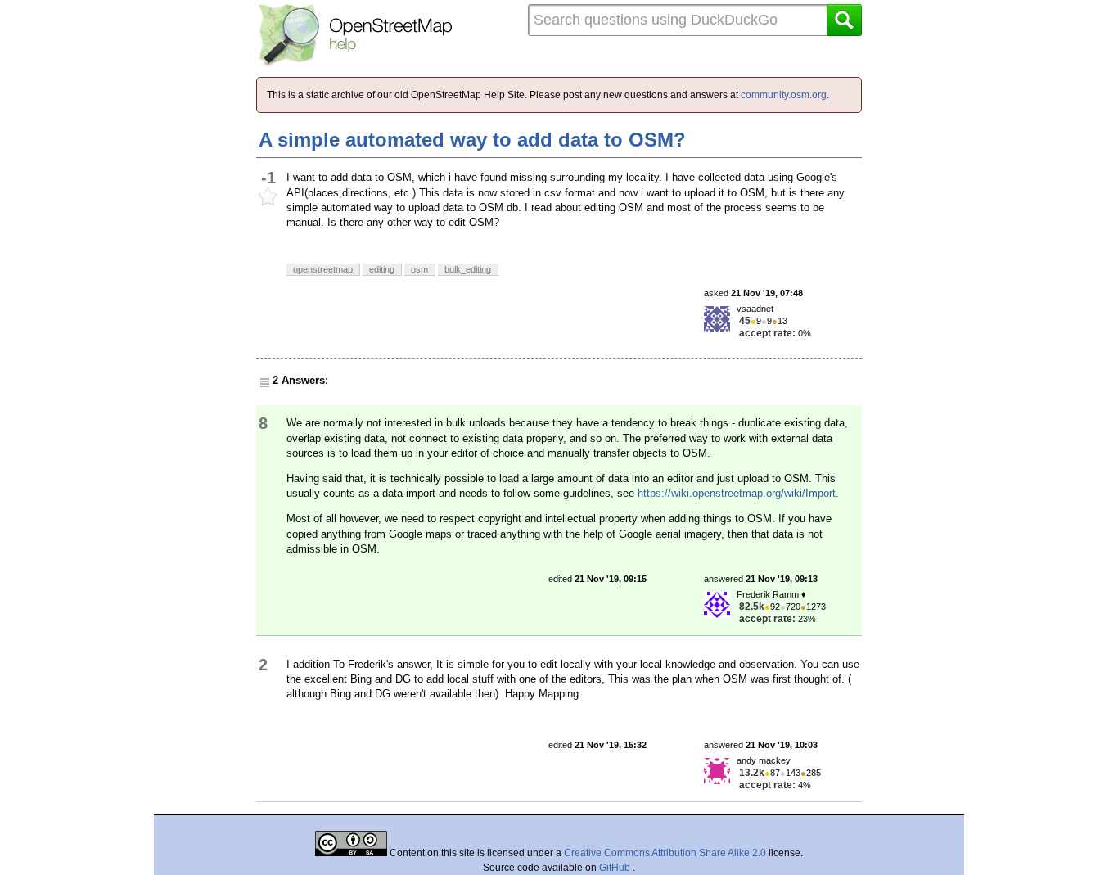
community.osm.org (784, 95)
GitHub (616, 867)
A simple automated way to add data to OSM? (472, 140)
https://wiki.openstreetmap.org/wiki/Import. (738, 493)
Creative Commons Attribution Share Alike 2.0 (665, 853)
